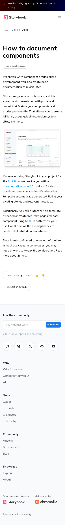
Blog (6, 454)
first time (14, 181)
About (7, 480)
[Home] (14, 17)
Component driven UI (16, 376)
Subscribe (53, 324)
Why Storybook (13, 369)
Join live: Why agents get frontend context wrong (32, 5)
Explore (8, 473)
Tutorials (8, 408)
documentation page (16, 186)
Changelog (9, 415)
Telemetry (10, 421)
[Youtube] (53, 346)
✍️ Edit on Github (17, 287)
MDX (28, 221)
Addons (8, 441)
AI (4, 382)
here (23, 256)
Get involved (11, 447)
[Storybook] (42, 346)
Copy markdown (15, 66)
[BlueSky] (18, 346)
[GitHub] (7, 346)
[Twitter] (30, 346)
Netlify (27, 514)
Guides (7, 402)
